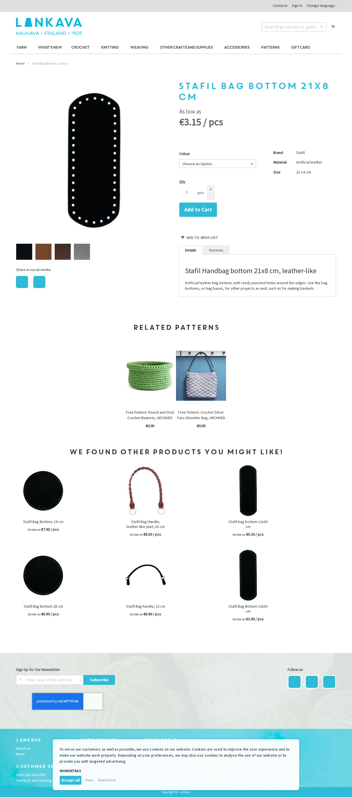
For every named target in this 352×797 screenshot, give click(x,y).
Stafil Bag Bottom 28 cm (43, 606)
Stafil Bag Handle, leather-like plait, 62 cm (146, 524)
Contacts (280, 5)
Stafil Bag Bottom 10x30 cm (248, 609)
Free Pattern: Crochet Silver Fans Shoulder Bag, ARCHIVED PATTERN (201, 418)
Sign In (297, 5)
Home (20, 63)
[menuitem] (22, 48)
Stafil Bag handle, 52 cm (145, 606)
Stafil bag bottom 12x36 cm (248, 524)
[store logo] (49, 26)
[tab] (190, 250)
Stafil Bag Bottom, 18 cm (43, 521)
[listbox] (94, 252)
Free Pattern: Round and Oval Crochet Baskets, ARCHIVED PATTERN (150, 418)
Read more (107, 779)
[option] (24, 251)
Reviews (216, 250)
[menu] (175, 48)
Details (190, 250)
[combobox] (294, 27)
